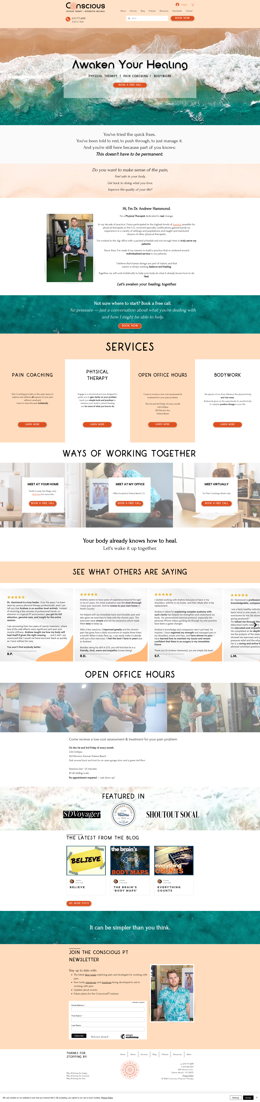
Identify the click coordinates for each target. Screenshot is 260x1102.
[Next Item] (255, 624)
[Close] (256, 1097)
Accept (248, 1097)
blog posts (90, 974)
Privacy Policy (107, 1097)
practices (106, 982)
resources (91, 982)
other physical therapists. (152, 234)
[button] (193, 4)
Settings (235, 1097)
